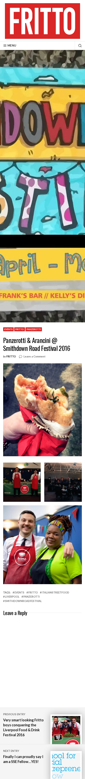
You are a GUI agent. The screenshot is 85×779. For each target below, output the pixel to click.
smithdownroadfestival (23, 601)
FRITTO (19, 329)
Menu (12, 45)
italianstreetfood (55, 592)
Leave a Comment (34, 357)
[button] (22, 482)
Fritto (11, 356)
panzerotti (34, 329)
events (8, 329)
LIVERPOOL (12, 596)
